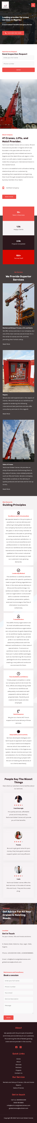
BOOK (8, 1017)
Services (18, 1064)
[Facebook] (16, 1047)
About (18, 1062)
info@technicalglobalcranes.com (18, 1105)
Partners (18, 1067)
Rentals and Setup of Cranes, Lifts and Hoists (18, 1082)
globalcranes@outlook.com (18, 1108)
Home (18, 1059)
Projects (18, 1070)
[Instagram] (20, 1047)
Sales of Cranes (18, 1088)
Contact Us (18, 1073)
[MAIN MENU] (33, 5)
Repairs (18, 1085)
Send (18, 70)
